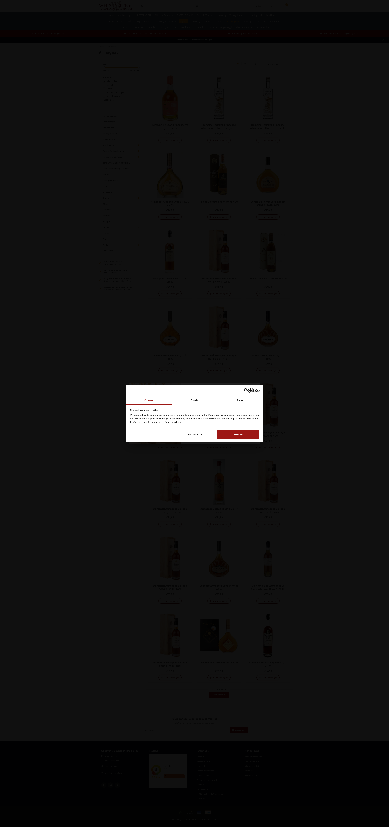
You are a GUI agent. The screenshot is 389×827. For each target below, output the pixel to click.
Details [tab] (194, 400)
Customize (192, 434)
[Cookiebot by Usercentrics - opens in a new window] (246, 390)
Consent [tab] (148, 400)
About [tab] (240, 400)
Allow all (238, 434)
